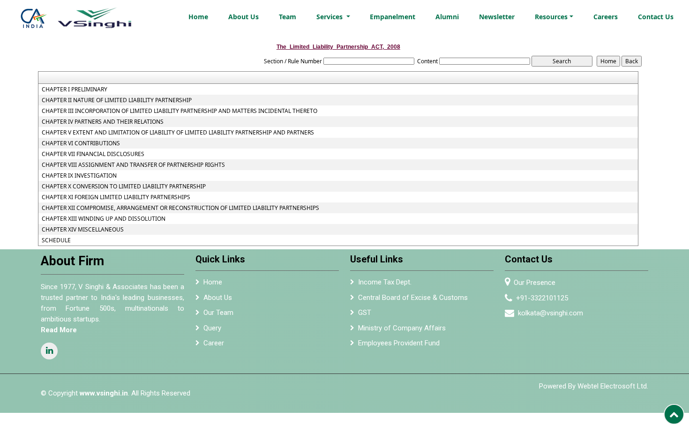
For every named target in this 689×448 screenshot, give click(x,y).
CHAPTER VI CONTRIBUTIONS (81, 143)
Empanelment (392, 16)
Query (212, 328)
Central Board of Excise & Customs (413, 297)
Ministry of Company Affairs (402, 328)
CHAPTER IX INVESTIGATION (79, 175)
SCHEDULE (56, 240)
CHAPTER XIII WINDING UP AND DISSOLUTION (103, 219)
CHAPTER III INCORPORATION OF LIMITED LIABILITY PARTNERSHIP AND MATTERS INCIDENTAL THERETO (179, 111)
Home (198, 16)
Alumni (447, 16)
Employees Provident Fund (399, 343)
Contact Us (656, 16)
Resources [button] (551, 16)
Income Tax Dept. (385, 282)
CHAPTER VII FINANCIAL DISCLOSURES (93, 154)
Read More (59, 330)
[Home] (83, 15)
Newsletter (497, 16)
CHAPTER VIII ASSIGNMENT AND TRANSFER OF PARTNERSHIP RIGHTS (133, 165)
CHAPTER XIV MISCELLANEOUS (83, 229)
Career (213, 343)
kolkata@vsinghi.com (550, 313)
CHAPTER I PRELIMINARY (74, 89)
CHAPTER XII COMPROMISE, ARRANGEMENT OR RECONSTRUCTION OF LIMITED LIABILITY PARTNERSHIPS (180, 208)
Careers (605, 16)
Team (287, 16)
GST (364, 312)
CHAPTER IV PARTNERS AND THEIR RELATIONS (103, 122)
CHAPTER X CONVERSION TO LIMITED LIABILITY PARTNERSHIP (124, 186)
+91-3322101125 (542, 298)
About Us (243, 16)
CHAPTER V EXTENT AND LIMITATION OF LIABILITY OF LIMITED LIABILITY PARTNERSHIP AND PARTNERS (178, 132)
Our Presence (534, 282)
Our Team (218, 312)
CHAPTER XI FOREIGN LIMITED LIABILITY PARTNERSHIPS (116, 197)
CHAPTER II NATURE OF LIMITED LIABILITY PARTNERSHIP (117, 100)
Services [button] (330, 16)
